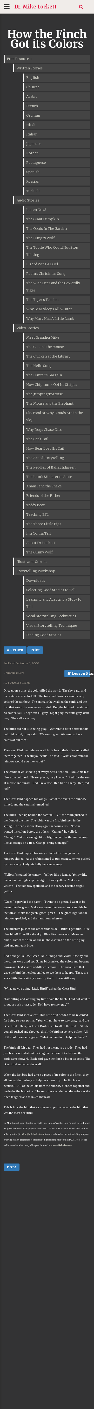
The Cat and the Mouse (45, 347)
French (32, 106)
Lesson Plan (80, 673)
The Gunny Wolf (39, 552)
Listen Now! (36, 210)
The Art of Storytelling (45, 458)
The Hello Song (39, 366)
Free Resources (19, 59)
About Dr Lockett (40, 543)
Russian (32, 181)
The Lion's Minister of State (49, 477)
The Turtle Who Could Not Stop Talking (52, 251)
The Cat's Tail (37, 439)
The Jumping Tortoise (44, 394)
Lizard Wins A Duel (42, 264)
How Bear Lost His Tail (45, 448)
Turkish (33, 191)
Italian (31, 134)
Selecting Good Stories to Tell (51, 590)
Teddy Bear (35, 505)
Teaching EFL (37, 514)
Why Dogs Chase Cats (44, 429)
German (33, 115)
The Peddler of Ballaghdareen (50, 467)
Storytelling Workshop (36, 571)
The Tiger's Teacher (42, 300)
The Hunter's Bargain (44, 375)
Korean (32, 153)
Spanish (33, 172)
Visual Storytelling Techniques (52, 625)
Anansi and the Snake (44, 486)
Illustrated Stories (32, 561)
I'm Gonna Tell (38, 533)
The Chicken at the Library (48, 356)
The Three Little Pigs (43, 524)
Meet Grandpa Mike (42, 337)
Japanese (33, 144)
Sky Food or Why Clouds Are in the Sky (54, 416)
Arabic (31, 96)
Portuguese (36, 162)
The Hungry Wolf (40, 238)
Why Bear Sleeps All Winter (49, 309)
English (32, 77)
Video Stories (28, 328)
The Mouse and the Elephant (50, 403)
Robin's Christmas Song (46, 273)
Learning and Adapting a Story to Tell (53, 603)
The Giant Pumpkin (42, 219)
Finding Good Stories (43, 635)
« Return (15, 650)
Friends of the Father (43, 495)
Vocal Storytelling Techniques (51, 616)
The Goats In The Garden (46, 228)
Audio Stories (28, 200)
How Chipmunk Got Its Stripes (51, 384)
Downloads (35, 580)
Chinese (33, 87)
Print (35, 650)
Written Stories (30, 68)
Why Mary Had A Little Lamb (50, 318)
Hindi (30, 125)
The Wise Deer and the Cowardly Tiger (53, 286)
